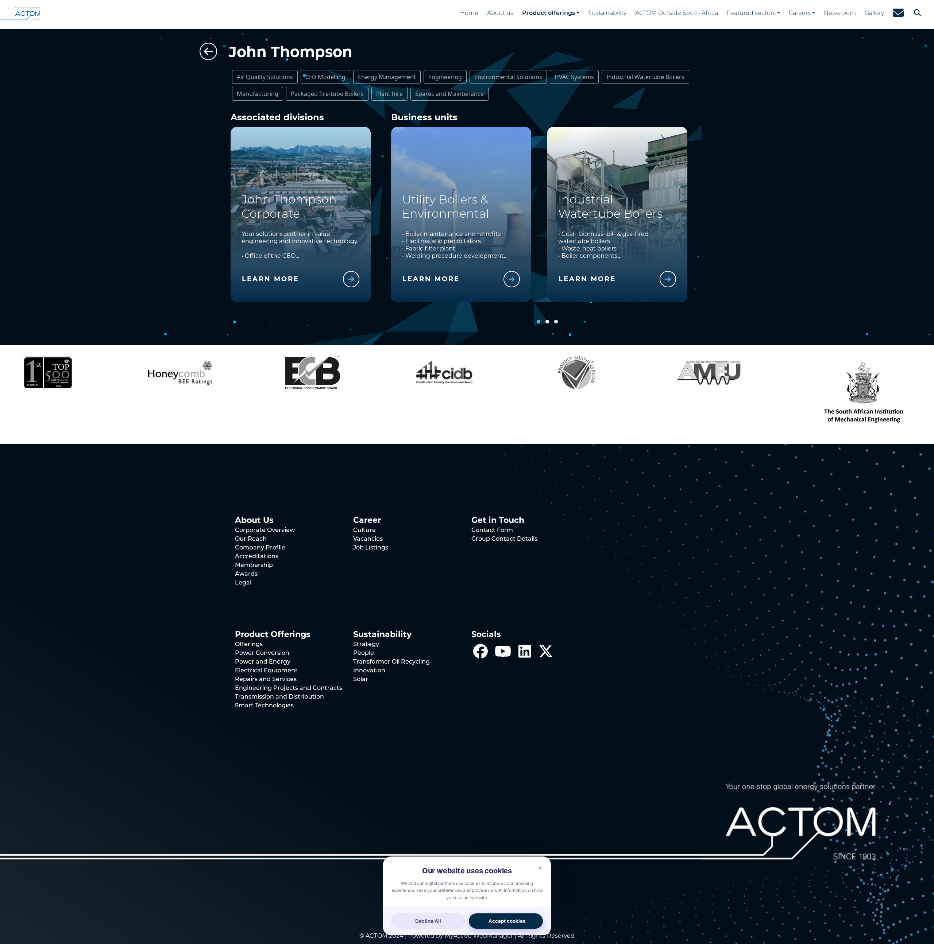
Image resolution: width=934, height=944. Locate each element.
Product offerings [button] (548, 13)
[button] (538, 321)
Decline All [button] (428, 921)
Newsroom (840, 13)
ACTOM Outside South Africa (676, 13)
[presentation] (544, 311)
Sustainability (607, 13)
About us (500, 13)
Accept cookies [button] (507, 921)
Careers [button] (800, 13)
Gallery (874, 13)
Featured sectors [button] (751, 13)
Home (469, 13)
